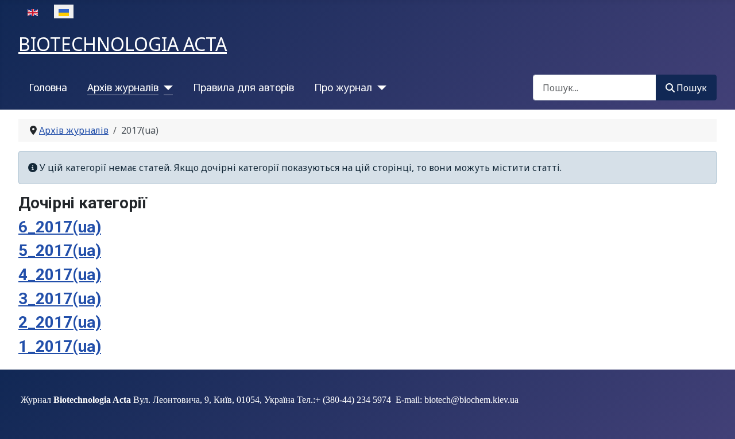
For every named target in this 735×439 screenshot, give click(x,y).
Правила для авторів (243, 87)
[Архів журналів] (165, 87)
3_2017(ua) (59, 298)
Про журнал (343, 87)
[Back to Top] (715, 418)
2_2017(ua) (59, 322)
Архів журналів (122, 87)
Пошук (691, 87)
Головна (48, 87)
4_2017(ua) (59, 274)
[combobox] (594, 87)
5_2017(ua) (59, 250)
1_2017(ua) (59, 346)
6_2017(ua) (59, 226)
